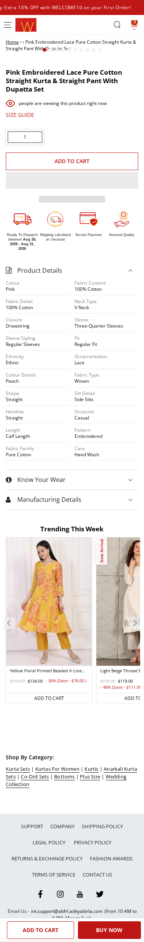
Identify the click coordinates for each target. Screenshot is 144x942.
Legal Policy (49, 842)
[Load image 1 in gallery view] (44, 50)
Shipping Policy (102, 826)
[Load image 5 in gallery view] (69, 50)
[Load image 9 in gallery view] (94, 50)
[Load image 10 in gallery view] (100, 50)
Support (32, 826)
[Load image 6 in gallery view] (75, 50)
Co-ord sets (35, 776)
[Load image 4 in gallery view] (63, 50)
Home (12, 42)
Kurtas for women (57, 768)
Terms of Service (53, 874)
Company (62, 826)
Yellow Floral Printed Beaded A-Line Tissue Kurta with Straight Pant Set (46, 671)
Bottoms (64, 776)
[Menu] (7, 24)
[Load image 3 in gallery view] (57, 50)
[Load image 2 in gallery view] (51, 50)
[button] (72, 181)
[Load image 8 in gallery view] (87, 50)
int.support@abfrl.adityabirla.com (67, 911)
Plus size (90, 776)
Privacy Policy (92, 842)
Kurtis (91, 768)
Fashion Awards (111, 858)
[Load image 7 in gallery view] (81, 50)
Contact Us (97, 874)
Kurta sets (18, 768)
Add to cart (72, 160)
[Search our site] (117, 24)
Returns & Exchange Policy (47, 858)
